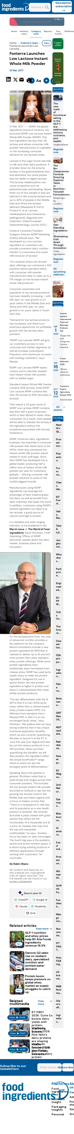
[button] (21, 900)
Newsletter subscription (64, 4)
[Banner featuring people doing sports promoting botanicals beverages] (57, 83)
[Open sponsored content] (37, 25)
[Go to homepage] (35, 1100)
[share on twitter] (15, 80)
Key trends (58, 32)
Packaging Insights (59, 1108)
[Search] (47, 7)
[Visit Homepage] (16, 13)
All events (58, 408)
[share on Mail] (22, 80)
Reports (48, 31)
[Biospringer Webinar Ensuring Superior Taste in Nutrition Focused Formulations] (57, 296)
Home (14, 31)
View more (42, 928)
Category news (36, 32)
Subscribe (67, 1067)
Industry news (24, 32)
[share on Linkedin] (8, 80)
